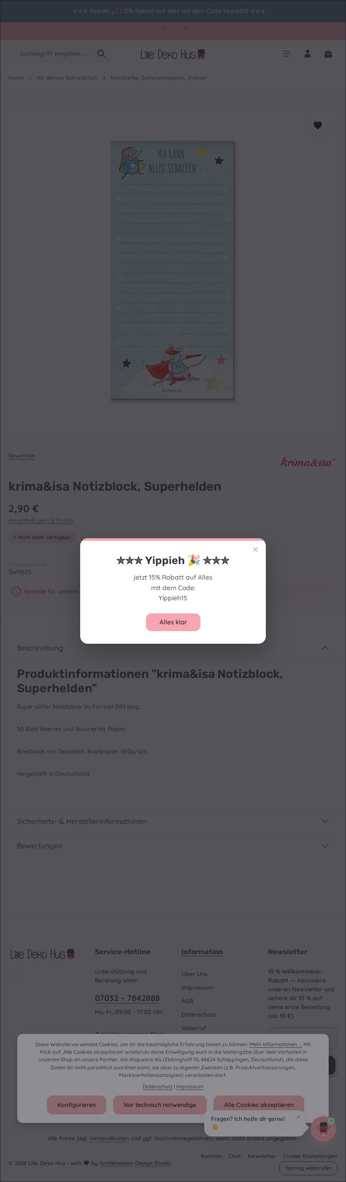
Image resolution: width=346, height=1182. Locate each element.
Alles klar (173, 622)
